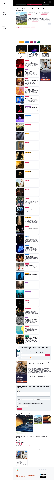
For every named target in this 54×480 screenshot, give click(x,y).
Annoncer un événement (31, 475)
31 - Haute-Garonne (6, 30)
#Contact (33, 27)
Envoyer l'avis (19, 409)
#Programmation (19, 27)
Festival (4, 12)
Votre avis (18, 391)
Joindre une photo (20, 401)
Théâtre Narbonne (46, 4)
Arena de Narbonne (42, 16)
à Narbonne (22, 54)
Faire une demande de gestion (26, 445)
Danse (4, 16)
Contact (17, 477)
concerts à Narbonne (44, 14)
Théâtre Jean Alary (20, 460)
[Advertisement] (33, 35)
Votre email (35, 397)
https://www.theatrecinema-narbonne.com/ (25, 440)
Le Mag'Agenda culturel (6, 39)
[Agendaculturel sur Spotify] (45, 469)
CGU (17, 475)
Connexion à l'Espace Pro (6, 42)
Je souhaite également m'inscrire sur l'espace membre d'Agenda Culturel (32, 352)
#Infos (25, 27)
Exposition (4, 19)
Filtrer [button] (3, 3)
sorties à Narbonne (35, 21)
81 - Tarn (4, 35)
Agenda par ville (5, 23)
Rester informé (47, 354)
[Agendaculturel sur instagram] (43, 469)
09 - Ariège (4, 28)
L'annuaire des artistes (6, 41)
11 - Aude (4, 6)
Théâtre (4, 10)
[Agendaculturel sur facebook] (41, 469)
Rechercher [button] (4, 1)
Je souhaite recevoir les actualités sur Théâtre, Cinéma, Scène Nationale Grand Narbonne (30, 403)
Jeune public (4, 14)
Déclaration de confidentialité (20, 476)
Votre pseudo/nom (19, 397)
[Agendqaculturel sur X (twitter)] (39, 469)
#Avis (29, 27)
